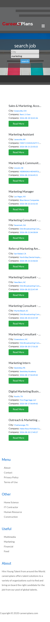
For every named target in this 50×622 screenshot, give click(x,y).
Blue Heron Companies (29, 200)
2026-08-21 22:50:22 (29, 146)
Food (6, 551)
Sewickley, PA (19, 368)
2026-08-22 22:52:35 (29, 204)
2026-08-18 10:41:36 (29, 118)
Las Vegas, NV (20, 196)
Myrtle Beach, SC (21, 310)
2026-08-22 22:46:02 (29, 261)
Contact (8, 472)
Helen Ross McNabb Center (31, 428)
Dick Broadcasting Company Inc (33, 229)
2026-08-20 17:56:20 (29, 346)
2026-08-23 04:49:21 (29, 175)
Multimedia (10, 536)
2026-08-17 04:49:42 (29, 375)
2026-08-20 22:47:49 (29, 289)
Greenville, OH (20, 111)
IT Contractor (11, 507)
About (7, 467)
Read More (18, 123)
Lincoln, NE (18, 168)
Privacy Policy (11, 477)
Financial (8, 546)
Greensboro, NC (21, 339)
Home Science (11, 502)
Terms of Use (11, 482)
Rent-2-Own (25, 114)
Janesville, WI (19, 139)
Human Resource (13, 511)
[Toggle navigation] (43, 26)
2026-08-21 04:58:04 (29, 232)
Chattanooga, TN (21, 425)
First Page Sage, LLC (28, 400)
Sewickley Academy (28, 371)
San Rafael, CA (20, 253)
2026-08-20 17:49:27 (29, 432)
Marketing (9, 541)
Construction (11, 516)
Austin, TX (18, 396)
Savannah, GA (20, 225)
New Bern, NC (20, 282)
